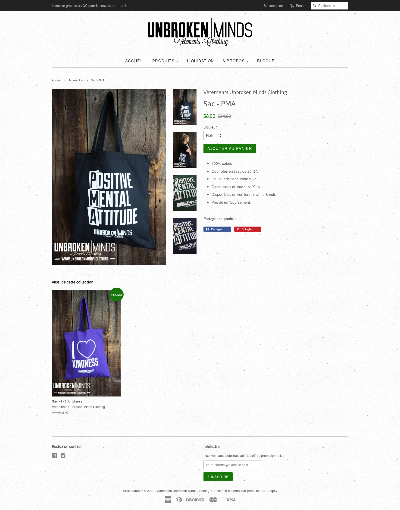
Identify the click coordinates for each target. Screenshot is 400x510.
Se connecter (273, 5)
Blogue (266, 60)
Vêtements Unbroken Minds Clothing (182, 490)
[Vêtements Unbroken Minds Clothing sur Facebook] (54, 456)
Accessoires (76, 80)
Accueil (134, 60)
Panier (301, 5)
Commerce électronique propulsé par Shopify (244, 490)
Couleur (210, 127)
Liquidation (200, 60)
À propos (234, 60)
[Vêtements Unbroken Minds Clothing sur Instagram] (63, 456)
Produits (164, 60)
